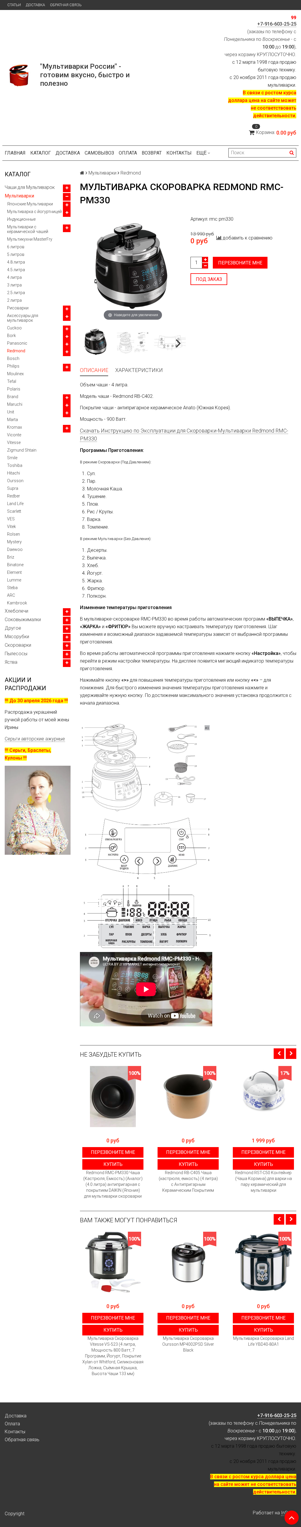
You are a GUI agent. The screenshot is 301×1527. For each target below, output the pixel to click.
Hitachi (13, 473)
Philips (13, 366)
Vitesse (14, 442)
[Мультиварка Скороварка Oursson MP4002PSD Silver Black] (188, 1262)
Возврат (152, 153)
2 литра (14, 300)
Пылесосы (16, 653)
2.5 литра (16, 292)
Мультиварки (19, 196)
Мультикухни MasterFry (29, 239)
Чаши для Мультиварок (30, 187)
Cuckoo (14, 328)
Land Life (15, 503)
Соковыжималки (23, 619)
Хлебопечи (16, 611)
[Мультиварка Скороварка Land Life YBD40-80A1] (263, 1262)
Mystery (14, 541)
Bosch (13, 358)
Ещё (201, 153)
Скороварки (18, 645)
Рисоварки (18, 308)
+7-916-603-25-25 (276, 24)
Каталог (40, 153)
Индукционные (21, 219)
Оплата (128, 153)
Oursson (15, 480)
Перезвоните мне (240, 263)
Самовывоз (99, 153)
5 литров (15, 254)
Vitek (11, 526)
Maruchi (14, 404)
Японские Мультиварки (30, 204)
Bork (11, 335)
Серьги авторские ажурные (35, 739)
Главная (15, 153)
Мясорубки (17, 636)
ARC (11, 595)
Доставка (35, 5)
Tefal (11, 381)
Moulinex (15, 373)
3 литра (14, 285)
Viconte (14, 435)
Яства (11, 662)
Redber (13, 496)
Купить (113, 1164)
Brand (12, 396)
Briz (10, 557)
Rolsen (13, 534)
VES (11, 519)
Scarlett (14, 511)
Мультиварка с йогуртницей (34, 211)
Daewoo (15, 549)
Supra (12, 488)
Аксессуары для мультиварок (22, 318)
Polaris (13, 389)
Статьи (14, 5)
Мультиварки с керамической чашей (27, 229)
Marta (12, 419)
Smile (12, 457)
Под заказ (209, 279)
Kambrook (17, 603)
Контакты (179, 153)
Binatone (15, 564)
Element (14, 572)
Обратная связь (66, 5)
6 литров (15, 246)
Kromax (14, 427)
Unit (10, 412)
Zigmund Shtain (21, 450)
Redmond (16, 350)
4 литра (14, 277)
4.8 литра (16, 262)
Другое (13, 628)
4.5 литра (16, 269)
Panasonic (17, 343)
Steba (12, 587)
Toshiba (14, 465)
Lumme (14, 580)
